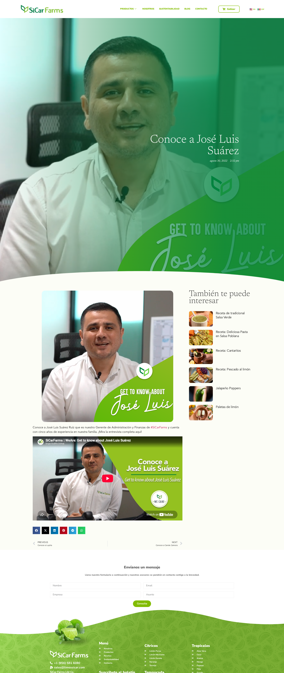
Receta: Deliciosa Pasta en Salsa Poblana (232, 334)
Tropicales (201, 645)
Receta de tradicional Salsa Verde (230, 315)
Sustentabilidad (169, 8)
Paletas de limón (227, 407)
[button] (36, 530)
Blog (187, 8)
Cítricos (151, 645)
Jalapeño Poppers (228, 388)
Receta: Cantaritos (228, 351)
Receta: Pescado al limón (233, 369)
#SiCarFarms (159, 427)
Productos (127, 8)
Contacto (201, 8)
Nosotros (148, 8)
